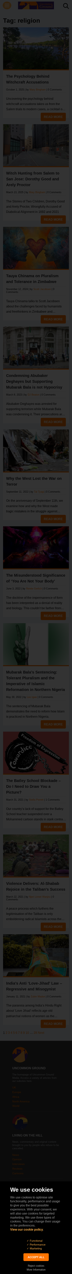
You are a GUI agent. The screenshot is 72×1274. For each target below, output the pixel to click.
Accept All (36, 1257)
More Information (36, 1269)
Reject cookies (36, 1265)
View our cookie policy (26, 1229)
